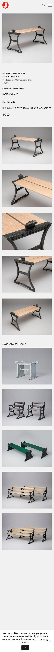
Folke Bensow (10, 76)
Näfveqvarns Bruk (23, 79)
